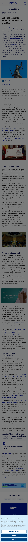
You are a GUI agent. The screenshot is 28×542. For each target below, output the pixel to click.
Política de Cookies (9, 528)
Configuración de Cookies (14, 531)
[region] (14, 528)
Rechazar (14, 535)
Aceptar (14, 539)
